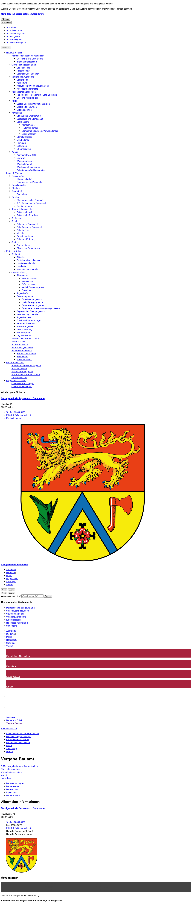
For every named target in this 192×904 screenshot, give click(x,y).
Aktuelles (21, 257)
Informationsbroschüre (27, 61)
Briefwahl (21, 157)
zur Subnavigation (14, 39)
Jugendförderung (19, 272)
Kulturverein (22, 356)
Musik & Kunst (18, 341)
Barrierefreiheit (13, 786)
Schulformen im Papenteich (29, 227)
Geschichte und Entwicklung (30, 58)
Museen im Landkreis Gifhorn (25, 338)
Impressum (11, 792)
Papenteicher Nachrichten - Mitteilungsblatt (37, 94)
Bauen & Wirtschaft (15, 362)
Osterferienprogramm (32, 299)
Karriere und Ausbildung (22, 76)
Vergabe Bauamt (14, 723)
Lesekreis (21, 266)
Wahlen (15, 151)
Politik (14, 100)
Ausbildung (22, 82)
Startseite (10, 717)
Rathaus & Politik (14, 52)
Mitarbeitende (23, 139)
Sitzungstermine (24, 109)
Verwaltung (16, 112)
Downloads (27, 290)
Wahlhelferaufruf (24, 163)
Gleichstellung (23, 67)
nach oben (6, 778)
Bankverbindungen (15, 783)
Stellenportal (22, 79)
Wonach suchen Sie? (11, 595)
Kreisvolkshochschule (21, 209)
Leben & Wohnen (14, 172)
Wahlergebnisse (24, 160)
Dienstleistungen (24, 136)
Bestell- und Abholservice (28, 260)
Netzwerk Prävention (26, 323)
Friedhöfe (15, 187)
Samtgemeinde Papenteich (23, 398)
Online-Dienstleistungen (22, 383)
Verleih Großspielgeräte (33, 287)
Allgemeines (22, 275)
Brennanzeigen (29, 133)
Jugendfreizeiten (24, 317)
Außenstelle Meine (25, 212)
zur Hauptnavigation (15, 33)
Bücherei (15, 254)
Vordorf (9, 584)
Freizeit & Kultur (13, 251)
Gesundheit (16, 190)
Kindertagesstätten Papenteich (31, 199)
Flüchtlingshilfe (18, 184)
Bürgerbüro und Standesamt (30, 118)
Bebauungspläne (19, 368)
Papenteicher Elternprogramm (31, 311)
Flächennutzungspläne (22, 371)
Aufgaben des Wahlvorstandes (31, 169)
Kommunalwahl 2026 (26, 154)
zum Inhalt (11, 27)
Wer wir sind (27, 281)
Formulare (21, 142)
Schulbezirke (23, 230)
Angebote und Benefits (27, 88)
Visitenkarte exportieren (12, 772)
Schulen (15, 221)
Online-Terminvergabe (21, 386)
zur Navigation (13, 36)
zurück (4, 775)
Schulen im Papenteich (27, 224)
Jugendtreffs (22, 293)
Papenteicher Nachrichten (23, 91)
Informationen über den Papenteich (27, 55)
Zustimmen (6, 22)
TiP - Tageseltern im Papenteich (31, 202)
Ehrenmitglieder (24, 178)
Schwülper (11, 581)
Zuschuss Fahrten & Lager (29, 320)
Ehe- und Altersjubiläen (28, 97)
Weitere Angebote (25, 326)
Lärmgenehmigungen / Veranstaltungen (40, 130)
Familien (15, 196)
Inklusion (21, 233)
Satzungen (22, 145)
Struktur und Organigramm (29, 115)
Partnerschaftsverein (26, 353)
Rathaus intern (13, 795)
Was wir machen (29, 278)
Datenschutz (12, 789)
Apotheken (22, 193)
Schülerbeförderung (26, 239)
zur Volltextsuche (14, 30)
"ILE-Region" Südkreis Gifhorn (25, 374)
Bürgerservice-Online (16, 380)
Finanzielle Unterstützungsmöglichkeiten (41, 308)
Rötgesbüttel (12, 578)
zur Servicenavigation (16, 42)
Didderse (10, 572)
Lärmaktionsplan (19, 377)
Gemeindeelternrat (25, 236)
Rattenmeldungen (30, 127)
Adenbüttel (11, 569)
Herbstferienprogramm (32, 302)
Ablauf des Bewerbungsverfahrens (33, 85)
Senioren (15, 242)
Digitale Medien (24, 335)
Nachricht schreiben (10, 769)
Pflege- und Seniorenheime (29, 248)
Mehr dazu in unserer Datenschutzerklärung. (23, 13)
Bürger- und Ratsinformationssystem (33, 103)
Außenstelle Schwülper (27, 215)
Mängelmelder (28, 124)
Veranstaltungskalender (28, 73)
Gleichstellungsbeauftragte (23, 64)
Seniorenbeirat (23, 245)
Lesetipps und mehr (26, 263)
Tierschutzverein (24, 359)
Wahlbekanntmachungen (28, 166)
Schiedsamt (16, 218)
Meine (9, 575)
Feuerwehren (17, 175)
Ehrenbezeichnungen (27, 106)
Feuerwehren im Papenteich (30, 181)
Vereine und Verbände (21, 350)
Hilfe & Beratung (24, 329)
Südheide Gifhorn (19, 344)
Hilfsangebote (23, 70)
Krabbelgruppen (24, 205)
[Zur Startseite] (79, 561)
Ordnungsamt (23, 121)
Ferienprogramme (25, 296)
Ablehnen (5, 19)
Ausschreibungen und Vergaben (26, 365)
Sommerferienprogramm (33, 305)
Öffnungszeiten (24, 148)
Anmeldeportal (23, 332)
